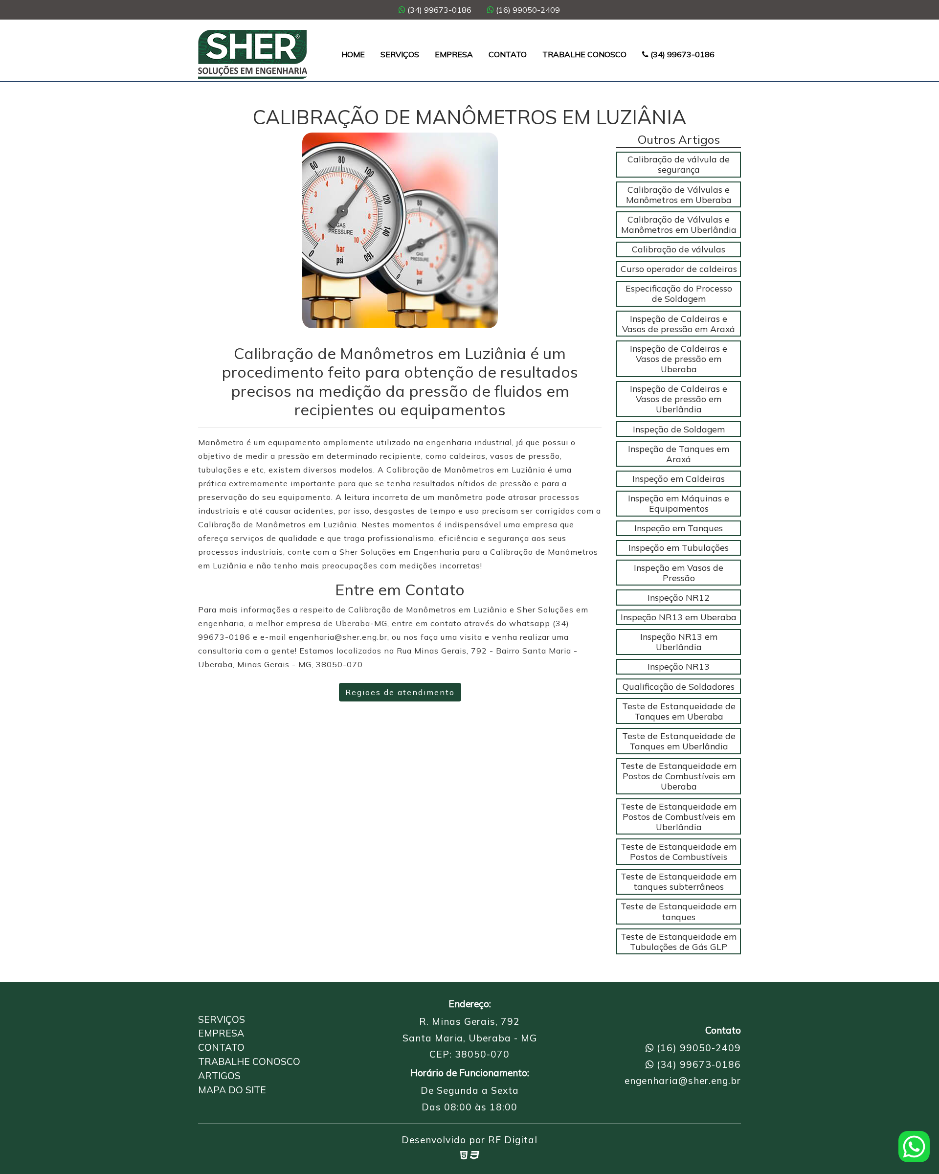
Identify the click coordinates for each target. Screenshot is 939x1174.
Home (353, 54)
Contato (508, 54)
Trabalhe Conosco (584, 54)
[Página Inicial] (252, 54)
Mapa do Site (232, 1090)
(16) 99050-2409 (527, 10)
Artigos (219, 1076)
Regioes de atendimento (400, 692)
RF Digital (512, 1140)
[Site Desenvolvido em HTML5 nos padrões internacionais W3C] (464, 1155)
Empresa (454, 54)
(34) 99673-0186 (438, 10)
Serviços (399, 54)
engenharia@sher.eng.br (683, 1080)
